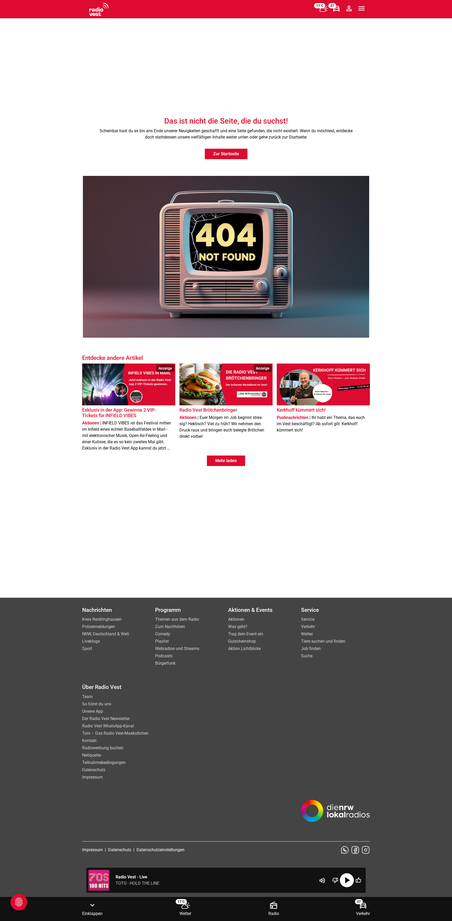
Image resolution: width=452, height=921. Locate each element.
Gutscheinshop (242, 641)
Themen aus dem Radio (177, 619)
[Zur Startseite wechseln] (98, 9)
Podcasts (163, 655)
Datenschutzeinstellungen (160, 849)
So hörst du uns (96, 703)
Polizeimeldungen (98, 626)
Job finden (311, 648)
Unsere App (92, 711)
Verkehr (308, 626)
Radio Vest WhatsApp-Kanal (108, 725)
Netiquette (91, 755)
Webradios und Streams (177, 648)
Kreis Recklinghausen (102, 619)
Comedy (162, 633)
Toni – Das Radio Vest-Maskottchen (115, 733)
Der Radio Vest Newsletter (106, 718)
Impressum (92, 777)
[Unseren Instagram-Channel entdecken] (365, 850)
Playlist (162, 641)
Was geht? (237, 626)
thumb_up (358, 880)
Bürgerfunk (165, 663)
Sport (87, 648)
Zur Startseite (226, 153)
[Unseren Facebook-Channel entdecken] (355, 850)
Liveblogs (91, 641)
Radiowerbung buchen (102, 747)
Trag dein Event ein (245, 633)
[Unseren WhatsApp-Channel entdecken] (345, 850)
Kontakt (89, 740)
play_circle (346, 880)
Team (87, 696)
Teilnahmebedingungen (104, 762)
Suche (307, 655)
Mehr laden (226, 460)
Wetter (307, 633)
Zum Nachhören (170, 626)
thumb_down (335, 880)
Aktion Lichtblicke (244, 648)
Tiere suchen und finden (323, 641)
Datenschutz (93, 769)
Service (307, 619)
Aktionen (236, 619)
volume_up (322, 880)
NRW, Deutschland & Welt (105, 633)
